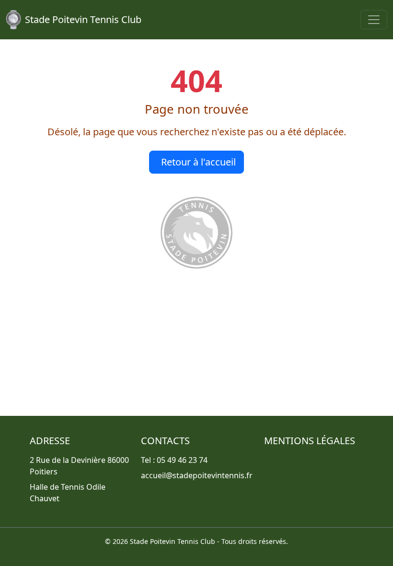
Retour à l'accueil (198, 161)
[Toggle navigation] (373, 19)
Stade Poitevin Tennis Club (83, 19)
